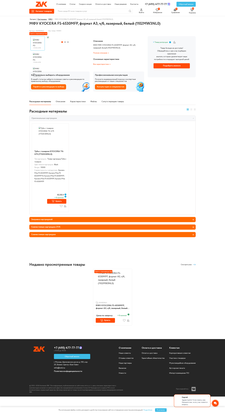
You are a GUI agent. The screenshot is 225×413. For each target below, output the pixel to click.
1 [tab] (62, 42)
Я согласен (161, 410)
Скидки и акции (85, 4)
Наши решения (121, 4)
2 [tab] (65, 42)
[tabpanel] (64, 37)
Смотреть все (186, 264)
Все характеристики (101, 64)
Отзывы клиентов (126, 358)
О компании (61, 4)
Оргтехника (42, 19)
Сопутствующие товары (112, 101)
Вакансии (122, 368)
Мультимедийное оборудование (182, 363)
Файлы (93, 101)
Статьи (72, 4)
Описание (60, 101)
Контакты (134, 4)
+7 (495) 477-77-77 (156, 4)
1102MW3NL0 (103, 303)
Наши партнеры (125, 363)
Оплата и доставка (103, 4)
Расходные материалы (40, 101)
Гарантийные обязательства (153, 358)
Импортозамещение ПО (179, 373)
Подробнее (147, 410)
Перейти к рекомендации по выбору (48, 86)
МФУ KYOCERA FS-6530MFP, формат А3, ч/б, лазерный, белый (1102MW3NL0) (111, 307)
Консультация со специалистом (110, 86)
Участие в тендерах (177, 358)
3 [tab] (68, 42)
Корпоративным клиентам (180, 353)
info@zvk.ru (59, 367)
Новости (122, 373)
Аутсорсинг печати (177, 368)
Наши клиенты (125, 353)
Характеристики (78, 101)
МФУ (50, 19)
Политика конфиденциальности (68, 371)
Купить (58, 201)
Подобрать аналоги (171, 65)
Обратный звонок (186, 4)
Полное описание (100, 53)
